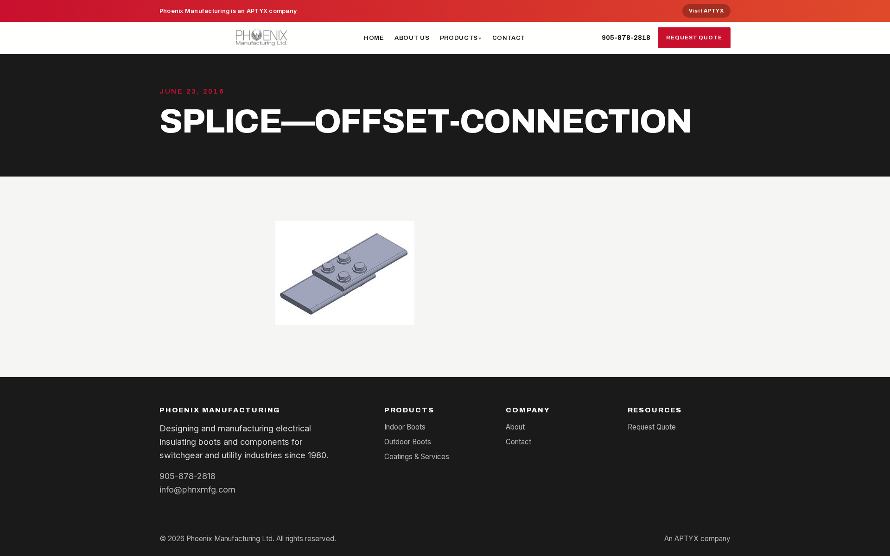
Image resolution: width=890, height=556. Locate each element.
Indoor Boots (405, 427)
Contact (509, 37)
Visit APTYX (706, 10)
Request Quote (694, 37)
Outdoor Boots (407, 441)
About (515, 427)
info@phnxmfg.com (197, 489)
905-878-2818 (626, 37)
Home (374, 37)
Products (459, 37)
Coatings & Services (416, 456)
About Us (411, 37)
